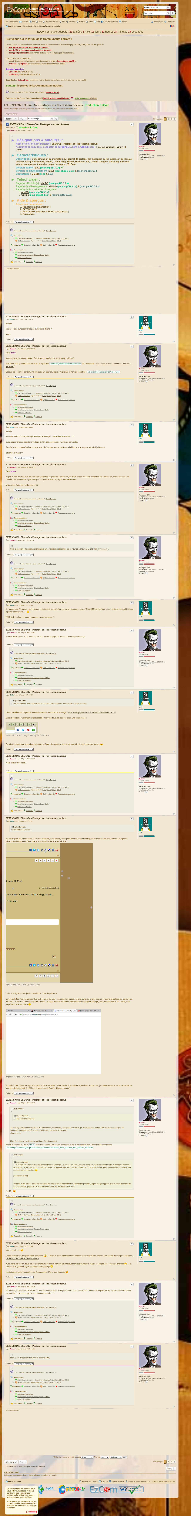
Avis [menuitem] (40, 22)
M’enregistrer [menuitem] (158, 22)
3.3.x (62, 238)
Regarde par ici (51, 231)
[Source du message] (11, 703)
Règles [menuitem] (124, 22)
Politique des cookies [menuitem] (89, 1481)
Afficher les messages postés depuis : (67, 1457)
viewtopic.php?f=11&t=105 (82, 549)
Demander (29, 262)
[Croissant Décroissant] (116, 1457)
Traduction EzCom (97, 105)
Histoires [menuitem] (72, 22)
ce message (103, 549)
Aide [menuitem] (33, 22)
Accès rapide (13, 22)
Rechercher (168, 13)
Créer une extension (24, 258)
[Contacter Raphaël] (146, 159)
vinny (18, 149)
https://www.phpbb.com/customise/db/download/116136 (91, 712)
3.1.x (52, 238)
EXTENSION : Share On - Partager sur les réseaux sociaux (43, 105)
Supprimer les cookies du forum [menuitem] (139, 1481)
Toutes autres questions (66, 245)
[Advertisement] (90, 292)
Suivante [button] (174, 119)
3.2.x (57, 238)
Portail (10, 26)
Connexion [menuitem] (171, 22)
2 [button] (168, 119)
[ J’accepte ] (31, 1512)
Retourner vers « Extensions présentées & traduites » (25, 1466)
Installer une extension (25, 252)
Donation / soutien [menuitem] (52, 22)
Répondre (10, 118)
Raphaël (142, 146)
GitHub (53, 186)
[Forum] (17, 11)
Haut (174, 265)
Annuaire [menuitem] (25, 22)
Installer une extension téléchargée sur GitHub (33, 255)
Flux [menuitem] (63, 22)
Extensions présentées (25, 238)
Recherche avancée (173, 13)
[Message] (6, 130)
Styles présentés (24, 241)
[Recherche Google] (168, 7)
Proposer (39, 262)
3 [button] (171, 119)
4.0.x (66, 238)
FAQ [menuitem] (98, 22)
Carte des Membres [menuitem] (110, 22)
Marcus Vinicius (105, 147)
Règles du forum (12, 114)
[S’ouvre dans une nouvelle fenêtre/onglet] (47, 1493)
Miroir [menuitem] (91, 22)
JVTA (15, 1109)
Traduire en (10, 222)
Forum (18, 1481)
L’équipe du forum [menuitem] (117, 1481)
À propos (104, 1481)
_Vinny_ (119, 147)
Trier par (97, 1457)
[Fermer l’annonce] (174, 38)
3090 (149, 154)
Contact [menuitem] (82, 22)
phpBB (44, 183)
